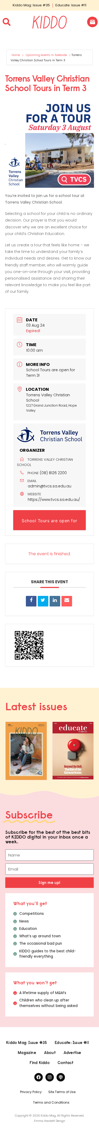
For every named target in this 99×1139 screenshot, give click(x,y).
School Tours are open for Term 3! (49, 524)
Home (16, 55)
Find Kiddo (40, 1062)
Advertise (72, 1052)
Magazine (27, 1052)
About (50, 1052)
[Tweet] (43, 601)
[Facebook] (38, 1077)
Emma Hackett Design (49, 1121)
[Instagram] (49, 1077)
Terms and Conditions (51, 1102)
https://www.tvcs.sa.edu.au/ (54, 499)
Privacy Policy (31, 1092)
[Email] (67, 601)
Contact (65, 1062)
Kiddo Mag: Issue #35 (31, 5)
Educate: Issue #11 (70, 5)
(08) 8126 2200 (53, 473)
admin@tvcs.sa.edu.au (49, 486)
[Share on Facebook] (31, 601)
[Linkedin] (55, 601)
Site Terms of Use (62, 1092)
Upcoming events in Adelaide (46, 55)
